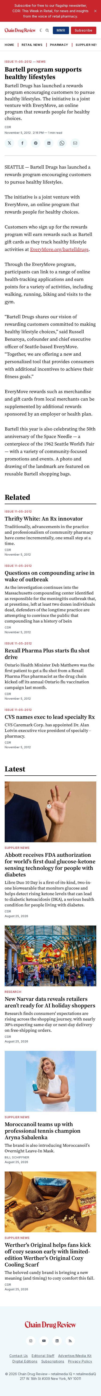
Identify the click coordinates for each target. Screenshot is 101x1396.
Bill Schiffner (17, 1157)
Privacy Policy (80, 1361)
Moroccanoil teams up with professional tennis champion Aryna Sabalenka (43, 1130)
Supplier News (88, 45)
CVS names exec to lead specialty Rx (50, 717)
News (41, 61)
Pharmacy (59, 45)
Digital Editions (24, 1361)
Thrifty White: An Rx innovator (44, 518)
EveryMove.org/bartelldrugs (59, 249)
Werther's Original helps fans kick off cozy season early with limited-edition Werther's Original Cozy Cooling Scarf (48, 1254)
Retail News (32, 45)
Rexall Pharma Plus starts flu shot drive (47, 654)
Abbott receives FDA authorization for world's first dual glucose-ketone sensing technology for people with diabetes (50, 864)
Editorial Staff (43, 1356)
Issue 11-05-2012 (18, 61)
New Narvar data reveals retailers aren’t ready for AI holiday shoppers (50, 1002)
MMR (61, 30)
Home (9, 45)
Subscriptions (52, 1361)
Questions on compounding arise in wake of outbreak (50, 576)
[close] (95, 11)
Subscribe (84, 30)
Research (13, 992)
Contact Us (18, 1356)
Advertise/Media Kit (75, 1356)
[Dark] (41, 30)
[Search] (47, 30)
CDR (8, 127)
